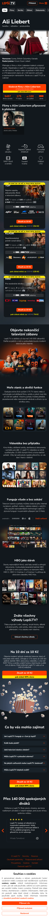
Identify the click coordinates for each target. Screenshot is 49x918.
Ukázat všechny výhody (25, 637)
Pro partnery (16, 863)
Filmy (12, 10)
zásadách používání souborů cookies (18, 898)
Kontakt (35, 863)
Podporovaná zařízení (33, 859)
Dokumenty (40, 10)
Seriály (20, 10)
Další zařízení (41, 518)
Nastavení (24, 913)
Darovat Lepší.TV (24, 866)
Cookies (26, 863)
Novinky (25, 856)
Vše (4, 10)
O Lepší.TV (15, 856)
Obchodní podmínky (15, 859)
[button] (2, 830)
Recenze (34, 856)
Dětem (29, 10)
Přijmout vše (24, 903)
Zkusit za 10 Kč (24, 672)
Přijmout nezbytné (24, 908)
